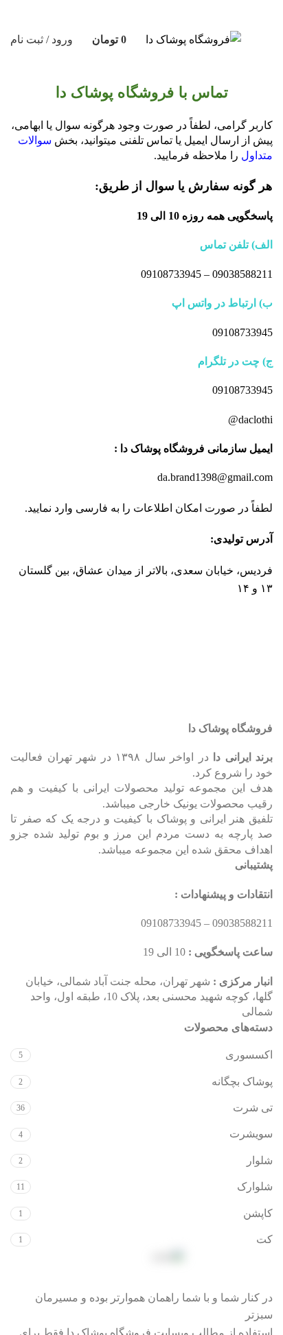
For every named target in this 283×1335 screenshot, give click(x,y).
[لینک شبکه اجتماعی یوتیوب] (154, 13)
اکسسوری (249, 1055)
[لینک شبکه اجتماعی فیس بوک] (206, 13)
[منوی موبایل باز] (267, 40)
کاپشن (258, 1213)
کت (264, 1239)
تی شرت (253, 1107)
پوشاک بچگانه (242, 1081)
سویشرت (251, 1133)
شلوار (260, 1160)
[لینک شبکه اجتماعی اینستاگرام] (180, 13)
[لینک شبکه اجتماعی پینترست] (128, 13)
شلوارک (255, 1186)
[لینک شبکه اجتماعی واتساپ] (102, 13)
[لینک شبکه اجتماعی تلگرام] (76, 13)
